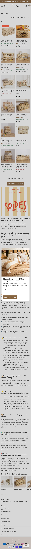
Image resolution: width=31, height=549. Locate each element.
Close (27, 250)
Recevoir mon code (10, 297)
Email (4, 289)
